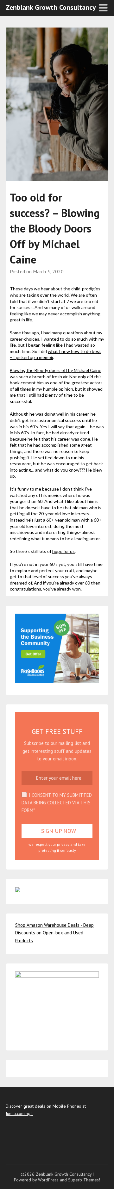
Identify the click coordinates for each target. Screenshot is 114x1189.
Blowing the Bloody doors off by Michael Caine (55, 370)
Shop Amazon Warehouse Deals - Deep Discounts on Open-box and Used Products (54, 933)
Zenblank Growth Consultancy (51, 7)
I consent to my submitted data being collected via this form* (57, 803)
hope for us (63, 551)
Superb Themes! (84, 1180)
